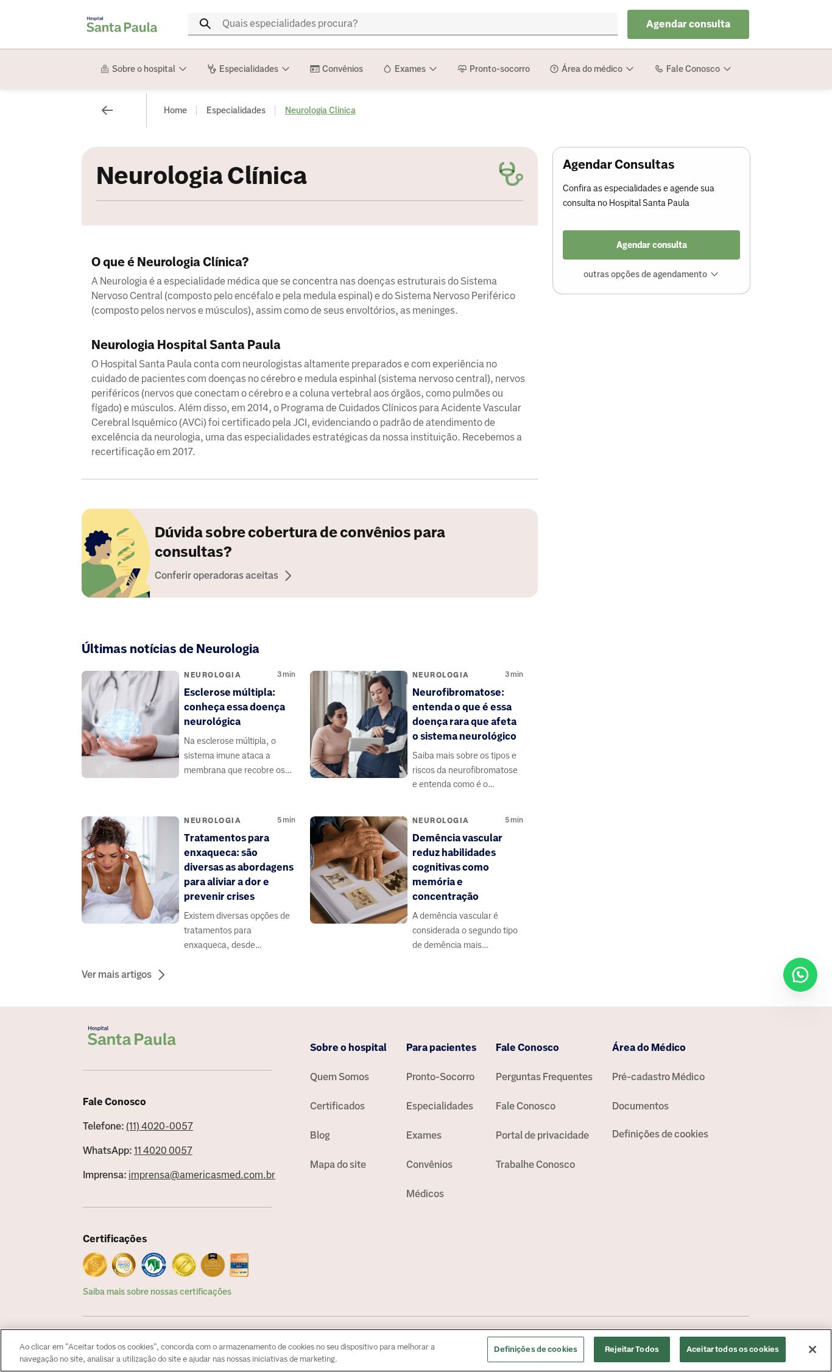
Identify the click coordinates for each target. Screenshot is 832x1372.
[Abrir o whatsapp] (800, 975)
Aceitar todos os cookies (732, 1349)
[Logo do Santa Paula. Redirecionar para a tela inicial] (122, 24)
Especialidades (236, 110)
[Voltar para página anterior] (107, 110)
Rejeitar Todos (632, 1349)
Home (175, 110)
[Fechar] (812, 1349)
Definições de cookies (660, 1134)
